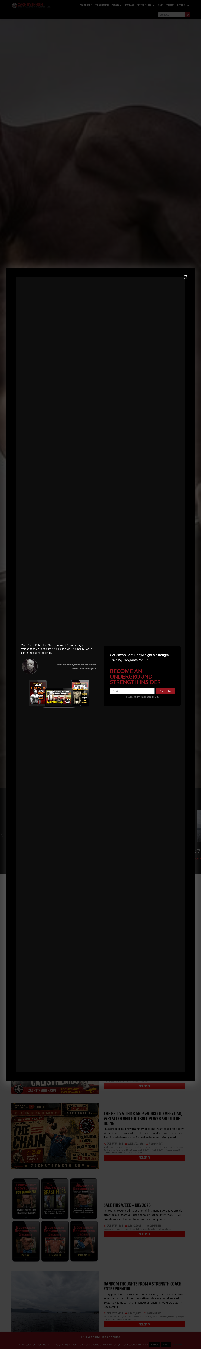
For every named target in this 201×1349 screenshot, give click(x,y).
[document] (100, 674)
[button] (186, 277)
